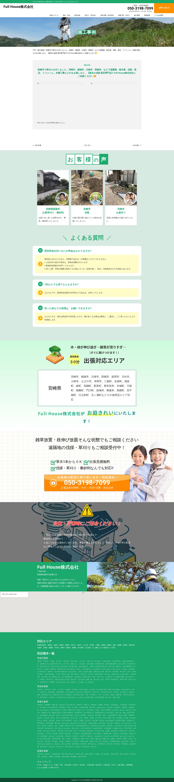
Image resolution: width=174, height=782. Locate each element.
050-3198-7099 (140, 8)
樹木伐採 (77, 15)
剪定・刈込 (66, 15)
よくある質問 (158, 15)
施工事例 (137, 15)
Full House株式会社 (84, 780)
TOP (40, 765)
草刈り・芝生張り (90, 15)
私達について (54, 15)
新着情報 (147, 15)
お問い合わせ (54, 767)
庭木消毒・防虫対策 (107, 15)
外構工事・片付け (124, 15)
